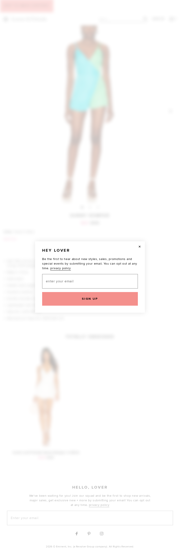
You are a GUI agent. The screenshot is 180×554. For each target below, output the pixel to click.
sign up (90, 299)
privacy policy (60, 268)
